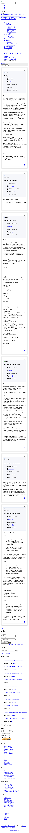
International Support (13, 17)
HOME (7, 23)
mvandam (10, 519)
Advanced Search (5, 653)
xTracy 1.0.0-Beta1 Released (11, 705)
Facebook (6, 813)
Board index (7, 56)
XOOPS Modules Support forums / (13, 57)
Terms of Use (4, 826)
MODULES (8, 42)
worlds (10, 81)
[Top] (24, 165)
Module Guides (8, 764)
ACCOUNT (8, 48)
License (9, 33)
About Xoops (7, 746)
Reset (9, 642)
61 (12, 87)
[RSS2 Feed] (10, 827)
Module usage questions (10, 59)
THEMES (8, 40)
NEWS (7, 39)
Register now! (9, 644)
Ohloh (5, 819)
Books (5, 760)
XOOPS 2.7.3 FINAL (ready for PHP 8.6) (14, 660)
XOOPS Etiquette (8, 753)
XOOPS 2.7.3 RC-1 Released (11, 686)
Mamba (14, 663)
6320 (13, 191)
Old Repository (11, 45)
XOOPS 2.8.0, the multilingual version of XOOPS (16, 712)
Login (8, 49)
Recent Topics (10, 37)
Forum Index (5, 14)
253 (13, 525)
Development (4, 17)
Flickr (5, 816)
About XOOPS (11, 26)
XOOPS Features (11, 29)
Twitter (5, 820)
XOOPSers (7, 752)
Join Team (6, 799)
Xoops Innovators (8, 750)
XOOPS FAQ (9, 46)
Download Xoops (8, 770)
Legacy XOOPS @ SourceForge (12, 790)
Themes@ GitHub (8, 773)
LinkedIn (6, 814)
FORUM (7, 34)
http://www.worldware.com (10, 445)
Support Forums (8, 776)
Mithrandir (11, 186)
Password (3, 637)
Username (3, 634)
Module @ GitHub (12, 43)
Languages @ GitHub (9, 775)
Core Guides (7, 763)
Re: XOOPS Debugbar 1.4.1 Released (13, 666)
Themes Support (18, 16)
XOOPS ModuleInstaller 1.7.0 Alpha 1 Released (15, 718)
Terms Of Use (10, 30)
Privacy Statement (11, 32)
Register (9, 51)
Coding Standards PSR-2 (10, 791)
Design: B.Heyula (14, 830)
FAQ (5, 761)
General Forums (14, 14)
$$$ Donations (7, 798)
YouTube (6, 817)
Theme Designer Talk (10, 19)
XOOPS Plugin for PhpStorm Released (13, 679)
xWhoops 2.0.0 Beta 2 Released (12, 699)
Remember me (6, 641)
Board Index (10, 36)
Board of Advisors (8, 749)
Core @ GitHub (8, 784)
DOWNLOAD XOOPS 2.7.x (13, 53)
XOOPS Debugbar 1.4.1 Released (12, 692)
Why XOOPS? (11, 27)
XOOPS (7, 24)
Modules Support (9, 16)
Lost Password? (19, 644)
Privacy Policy (12, 826)
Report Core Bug (8, 806)
